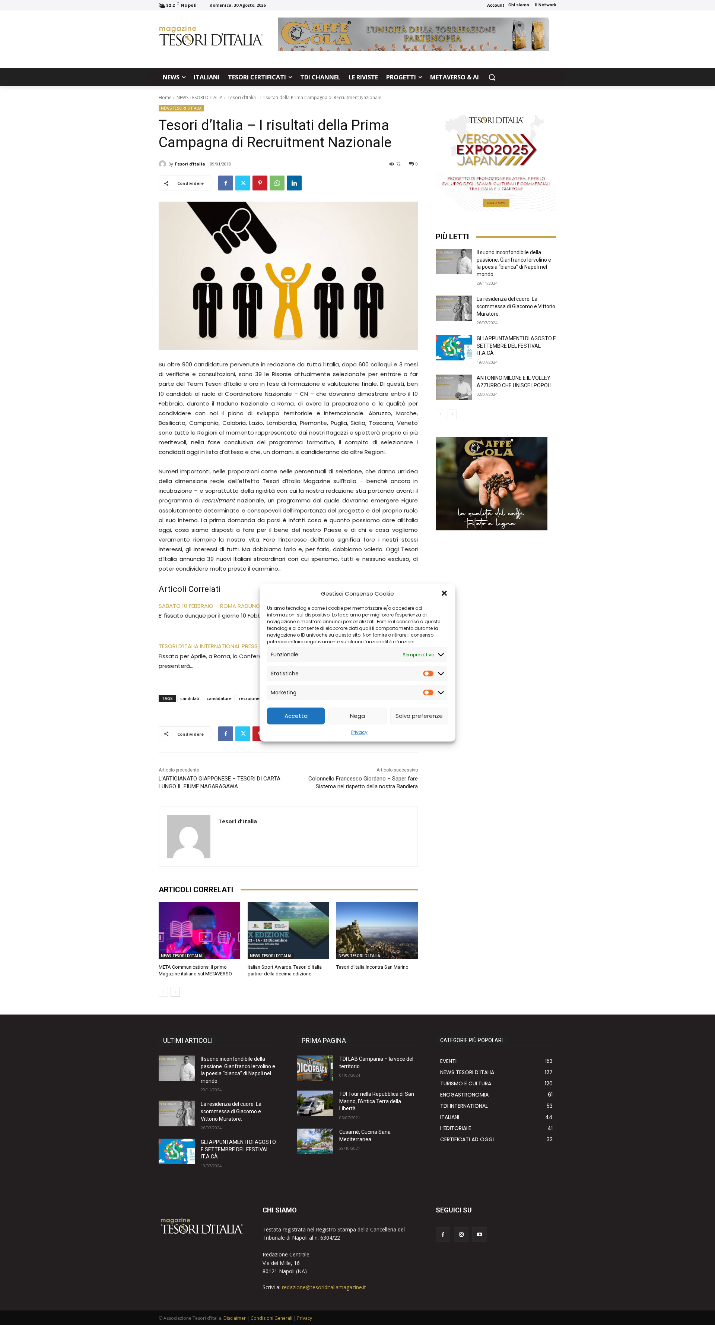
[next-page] (175, 992)
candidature (219, 698)
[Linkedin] (294, 183)
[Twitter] (242, 183)
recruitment (251, 698)
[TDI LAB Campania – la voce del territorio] (315, 1068)
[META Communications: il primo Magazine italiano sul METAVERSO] (199, 930)
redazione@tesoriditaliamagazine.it (324, 1287)
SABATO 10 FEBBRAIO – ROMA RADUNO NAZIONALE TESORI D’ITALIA (245, 606)
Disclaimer (234, 1318)
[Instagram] (461, 1234)
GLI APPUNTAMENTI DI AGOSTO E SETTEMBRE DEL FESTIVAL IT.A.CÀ (516, 345)
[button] (444, 593)
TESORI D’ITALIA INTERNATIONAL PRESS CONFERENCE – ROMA (238, 646)
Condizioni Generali (271, 1318)
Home (165, 97)
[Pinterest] (259, 183)
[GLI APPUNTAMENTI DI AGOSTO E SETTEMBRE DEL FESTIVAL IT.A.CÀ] (454, 347)
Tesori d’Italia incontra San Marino (372, 967)
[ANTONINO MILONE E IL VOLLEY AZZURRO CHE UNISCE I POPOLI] (454, 387)
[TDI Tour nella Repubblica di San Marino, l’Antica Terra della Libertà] (315, 1103)
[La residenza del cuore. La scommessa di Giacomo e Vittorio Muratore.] (454, 308)
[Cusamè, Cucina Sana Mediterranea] (315, 1141)
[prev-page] (163, 992)
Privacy (359, 732)
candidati (189, 698)
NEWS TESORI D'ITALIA (200, 97)
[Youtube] (479, 1234)
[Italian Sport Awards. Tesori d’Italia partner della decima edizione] (288, 930)
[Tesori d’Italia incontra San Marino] (377, 930)
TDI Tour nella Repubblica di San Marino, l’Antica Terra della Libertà (376, 1101)
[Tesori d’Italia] (163, 164)
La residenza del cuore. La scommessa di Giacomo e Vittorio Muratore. (516, 306)
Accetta (296, 716)
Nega (357, 716)
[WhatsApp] (277, 183)
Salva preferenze (419, 716)
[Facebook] (225, 183)
